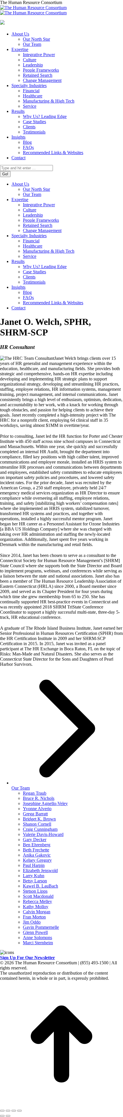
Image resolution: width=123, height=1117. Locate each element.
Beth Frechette (36, 849)
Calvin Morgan (36, 911)
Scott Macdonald (38, 896)
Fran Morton (34, 916)
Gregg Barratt (35, 813)
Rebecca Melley (37, 901)
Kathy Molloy (35, 906)
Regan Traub (34, 793)
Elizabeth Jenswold (40, 870)
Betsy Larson (35, 880)
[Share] (8, 1111)
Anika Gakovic (37, 855)
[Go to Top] (61, 1104)
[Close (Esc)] (2, 1111)
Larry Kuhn (33, 875)
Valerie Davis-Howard (43, 834)
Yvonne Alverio (37, 808)
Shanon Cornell (37, 824)
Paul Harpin (34, 865)
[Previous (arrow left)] (2, 1116)
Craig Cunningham (40, 829)
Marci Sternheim (38, 942)
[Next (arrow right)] (8, 1116)
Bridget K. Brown (39, 818)
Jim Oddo (32, 922)
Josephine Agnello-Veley (45, 803)
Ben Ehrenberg (36, 844)
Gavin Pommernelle (41, 927)
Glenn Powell (35, 932)
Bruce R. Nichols (38, 798)
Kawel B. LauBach (40, 886)
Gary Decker (34, 839)
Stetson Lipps (35, 891)
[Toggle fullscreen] (13, 1111)
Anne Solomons (37, 937)
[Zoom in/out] (19, 1111)
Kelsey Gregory (37, 860)
